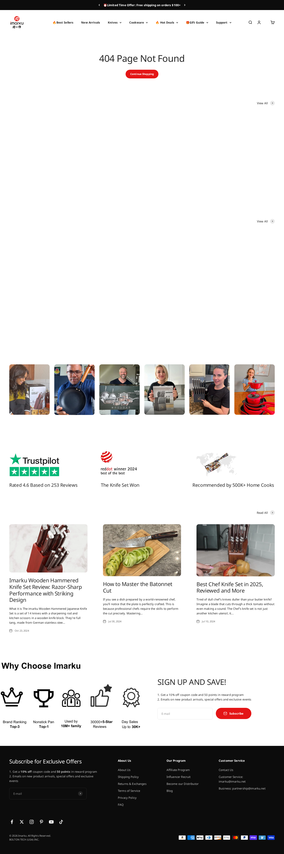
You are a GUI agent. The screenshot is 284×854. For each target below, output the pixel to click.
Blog (170, 791)
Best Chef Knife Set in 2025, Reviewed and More (229, 587)
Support (222, 22)
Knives (113, 22)
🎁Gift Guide (195, 22)
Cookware (136, 22)
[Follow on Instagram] (31, 821)
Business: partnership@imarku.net (242, 788)
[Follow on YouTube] (51, 821)
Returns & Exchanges (132, 784)
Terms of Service (129, 791)
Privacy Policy (127, 798)
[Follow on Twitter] (21, 821)
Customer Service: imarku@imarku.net (232, 779)
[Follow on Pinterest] (41, 821)
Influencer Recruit (179, 777)
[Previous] (99, 5)
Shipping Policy (128, 777)
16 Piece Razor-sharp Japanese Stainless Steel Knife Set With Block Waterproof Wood (38, 307)
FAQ (121, 805)
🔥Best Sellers (63, 22)
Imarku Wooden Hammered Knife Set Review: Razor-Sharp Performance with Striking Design (45, 590)
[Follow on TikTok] (61, 821)
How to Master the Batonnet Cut (137, 587)
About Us (124, 770)
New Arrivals (90, 22)
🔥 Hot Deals (165, 22)
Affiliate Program (178, 770)
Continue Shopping (142, 74)
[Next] (184, 5)
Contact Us (226, 770)
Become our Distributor (183, 784)
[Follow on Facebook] (11, 821)
